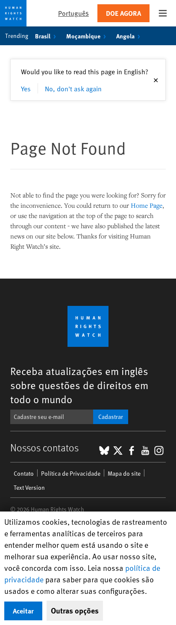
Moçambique (83, 36)
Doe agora (123, 13)
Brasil (42, 36)
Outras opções (75, 610)
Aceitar (23, 611)
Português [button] (73, 13)
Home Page (146, 205)
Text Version (29, 487)
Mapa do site (124, 473)
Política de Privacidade (70, 473)
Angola (125, 36)
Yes (26, 88)
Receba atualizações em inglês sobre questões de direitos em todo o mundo (79, 385)
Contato (24, 473)
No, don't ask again (73, 88)
